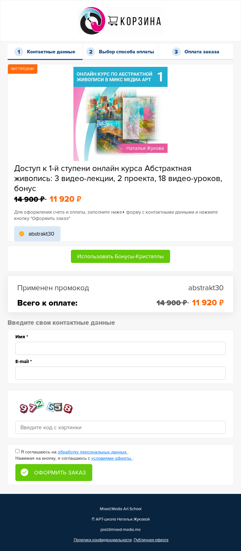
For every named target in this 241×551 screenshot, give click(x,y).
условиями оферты (111, 458)
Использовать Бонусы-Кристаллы (120, 256)
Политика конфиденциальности (103, 540)
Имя (21, 337)
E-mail (23, 361)
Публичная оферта (151, 540)
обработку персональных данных (93, 451)
